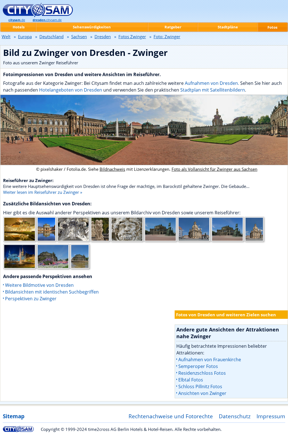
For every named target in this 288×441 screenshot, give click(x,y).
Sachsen (79, 36)
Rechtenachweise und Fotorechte (171, 416)
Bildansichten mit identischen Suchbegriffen (52, 292)
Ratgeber (173, 26)
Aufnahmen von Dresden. (212, 83)
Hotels (18, 26)
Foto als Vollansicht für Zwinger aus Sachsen (214, 169)
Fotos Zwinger (132, 36)
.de (16, 20)
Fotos (272, 27)
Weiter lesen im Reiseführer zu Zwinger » (42, 192)
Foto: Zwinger (167, 36)
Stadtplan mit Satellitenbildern (212, 90)
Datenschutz (235, 416)
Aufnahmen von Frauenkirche (209, 359)
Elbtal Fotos (190, 380)
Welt (6, 36)
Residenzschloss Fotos (202, 373)
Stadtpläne (228, 26)
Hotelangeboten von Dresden (70, 90)
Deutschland (51, 36)
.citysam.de (47, 20)
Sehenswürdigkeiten (92, 26)
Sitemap (13, 416)
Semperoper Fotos (198, 366)
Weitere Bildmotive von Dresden (39, 285)
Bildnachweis (112, 169)
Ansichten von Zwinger (202, 393)
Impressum (270, 416)
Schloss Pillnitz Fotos (200, 386)
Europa (25, 36)
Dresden (102, 36)
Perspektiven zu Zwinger (31, 298)
